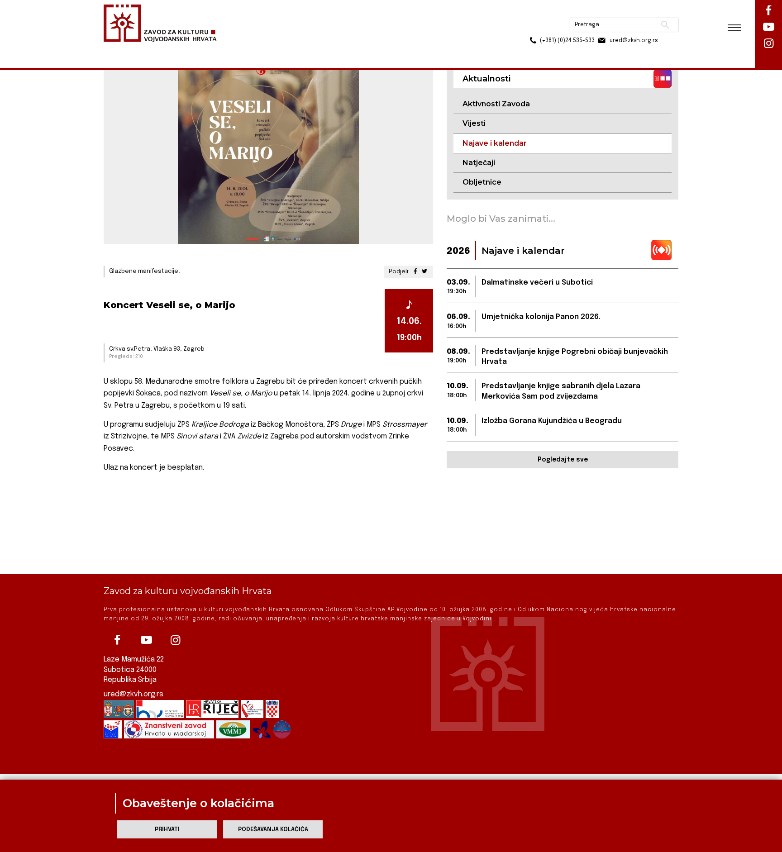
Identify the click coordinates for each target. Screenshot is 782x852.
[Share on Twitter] (424, 272)
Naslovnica (120, 49)
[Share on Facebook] (415, 272)
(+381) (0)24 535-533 (533, 27)
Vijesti (474, 123)
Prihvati (167, 830)
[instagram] (175, 640)
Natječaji (479, 162)
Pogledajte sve (563, 460)
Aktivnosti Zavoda (496, 104)
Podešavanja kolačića (273, 830)
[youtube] (146, 640)
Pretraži (631, 11)
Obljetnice (482, 182)
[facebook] (117, 640)
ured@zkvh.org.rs (133, 694)
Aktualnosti (163, 49)
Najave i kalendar (214, 49)
